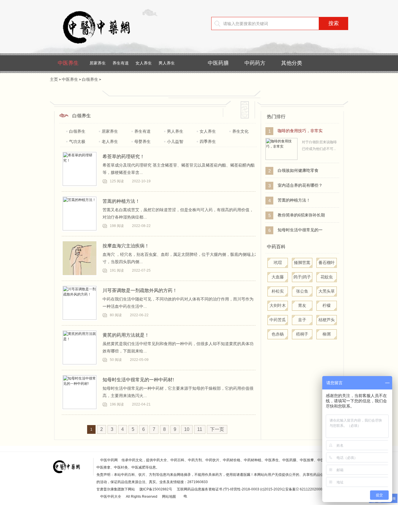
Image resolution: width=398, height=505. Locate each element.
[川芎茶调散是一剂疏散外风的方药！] (79, 302)
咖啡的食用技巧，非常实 (300, 130)
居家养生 (97, 63)
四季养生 (208, 141)
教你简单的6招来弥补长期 (301, 215)
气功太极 (77, 141)
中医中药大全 (110, 496)
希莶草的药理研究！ (124, 156)
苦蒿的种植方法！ (121, 201)
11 (199, 429)
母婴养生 (142, 141)
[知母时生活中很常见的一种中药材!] (79, 392)
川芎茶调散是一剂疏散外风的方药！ (140, 290)
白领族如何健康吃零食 (298, 170)
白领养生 (90, 79)
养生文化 (240, 131)
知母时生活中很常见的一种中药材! (138, 379)
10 (186, 429)
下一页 (217, 429)
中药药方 (254, 63)
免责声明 (103, 475)
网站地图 (169, 496)
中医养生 (68, 63)
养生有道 (120, 63)
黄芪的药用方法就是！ (126, 335)
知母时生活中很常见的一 (300, 230)
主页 (54, 79)
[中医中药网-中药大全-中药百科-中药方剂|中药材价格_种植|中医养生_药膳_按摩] (105, 48)
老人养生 (110, 141)
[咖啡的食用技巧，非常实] (281, 159)
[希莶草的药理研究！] (79, 168)
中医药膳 (218, 63)
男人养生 (167, 63)
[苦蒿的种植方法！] (79, 213)
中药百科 (276, 246)
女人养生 (143, 63)
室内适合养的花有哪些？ (300, 185)
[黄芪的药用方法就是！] (79, 347)
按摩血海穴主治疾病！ (126, 245)
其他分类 (291, 63)
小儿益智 (175, 141)
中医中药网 (109, 460)
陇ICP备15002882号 (156, 489)
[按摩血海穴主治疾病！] (79, 258)
